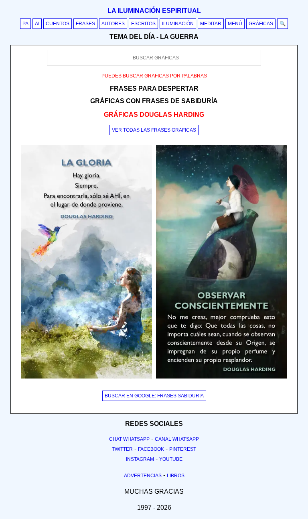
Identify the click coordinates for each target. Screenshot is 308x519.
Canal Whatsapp (177, 439)
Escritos (143, 23)
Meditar (210, 23)
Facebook (151, 449)
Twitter (122, 449)
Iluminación (178, 23)
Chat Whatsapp (129, 439)
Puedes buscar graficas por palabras (154, 76)
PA (25, 23)
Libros (175, 475)
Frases (85, 23)
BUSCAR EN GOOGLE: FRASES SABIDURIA (154, 396)
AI (37, 23)
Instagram (140, 459)
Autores (113, 23)
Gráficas (261, 23)
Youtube (170, 459)
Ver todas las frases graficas (154, 130)
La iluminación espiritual (154, 10)
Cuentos (57, 23)
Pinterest (182, 449)
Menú (235, 23)
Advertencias (143, 475)
